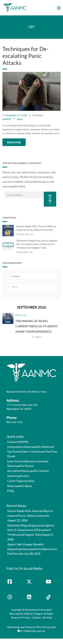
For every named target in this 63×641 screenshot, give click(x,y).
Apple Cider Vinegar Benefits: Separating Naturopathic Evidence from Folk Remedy (32, 548)
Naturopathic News (19, 486)
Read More (14, 142)
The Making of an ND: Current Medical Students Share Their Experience (36, 326)
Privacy (26, 617)
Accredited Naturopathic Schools (28, 471)
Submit (50, 199)
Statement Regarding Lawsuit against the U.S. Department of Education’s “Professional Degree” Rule (37, 244)
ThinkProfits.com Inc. (34, 630)
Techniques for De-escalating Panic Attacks (25, 55)
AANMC (6, 119)
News (20, 119)
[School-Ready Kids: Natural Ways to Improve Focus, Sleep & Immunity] (8, 230)
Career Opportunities (20, 481)
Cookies (36, 617)
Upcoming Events (18, 476)
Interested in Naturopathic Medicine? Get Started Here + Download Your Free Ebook (32, 451)
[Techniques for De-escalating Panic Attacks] (31, 91)
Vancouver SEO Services (38, 627)
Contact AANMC (18, 442)
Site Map (47, 617)
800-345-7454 (14, 422)
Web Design (13, 627)
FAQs (10, 491)
